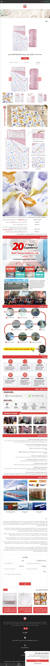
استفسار (25, 58)
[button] (6, 590)
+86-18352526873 (25, 647)
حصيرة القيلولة (19, 15)
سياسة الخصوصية (7, 661)
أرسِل (25, 583)
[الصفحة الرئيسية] (25, 6)
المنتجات (24, 15)
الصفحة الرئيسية (31, 15)
